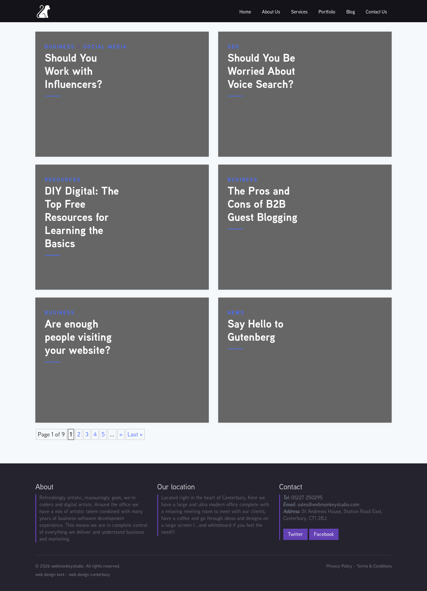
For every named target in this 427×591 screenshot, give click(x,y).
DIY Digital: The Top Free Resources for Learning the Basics (82, 217)
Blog (350, 11)
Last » (135, 434)
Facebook (324, 534)
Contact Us (376, 11)
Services (299, 11)
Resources (63, 179)
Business (60, 46)
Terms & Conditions (374, 566)
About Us (271, 11)
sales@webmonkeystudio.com (328, 504)
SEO (234, 46)
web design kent (49, 574)
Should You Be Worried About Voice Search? (261, 71)
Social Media (105, 46)
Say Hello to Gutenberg (256, 330)
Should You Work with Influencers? (74, 71)
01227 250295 (307, 497)
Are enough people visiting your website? (78, 337)
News (236, 312)
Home (245, 11)
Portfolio (327, 11)
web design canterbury (89, 574)
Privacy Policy (339, 566)
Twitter (295, 534)
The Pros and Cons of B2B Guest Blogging (263, 204)
